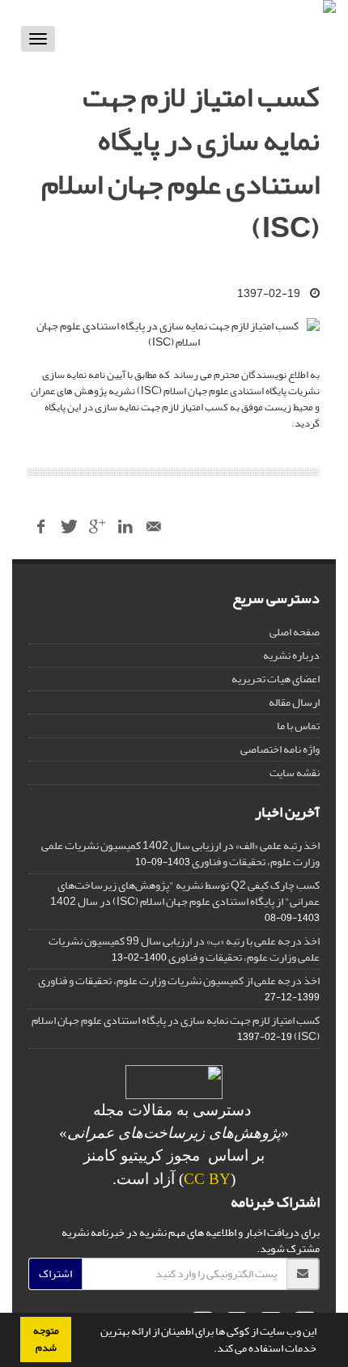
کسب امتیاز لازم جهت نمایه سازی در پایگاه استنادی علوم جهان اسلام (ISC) (176, 1028)
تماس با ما (298, 726)
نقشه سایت (294, 772)
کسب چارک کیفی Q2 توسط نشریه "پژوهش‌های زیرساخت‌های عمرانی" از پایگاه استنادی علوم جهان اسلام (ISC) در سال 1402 (185, 893)
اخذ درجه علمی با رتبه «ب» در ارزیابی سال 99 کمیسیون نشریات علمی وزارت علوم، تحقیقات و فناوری (184, 949)
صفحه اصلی (294, 632)
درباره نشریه (291, 655)
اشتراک (55, 1273)
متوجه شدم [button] (46, 1339)
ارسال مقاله (294, 702)
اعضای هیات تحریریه (275, 679)
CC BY (207, 1178)
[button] (209, 1350)
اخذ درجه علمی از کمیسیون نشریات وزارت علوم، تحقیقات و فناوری (179, 980)
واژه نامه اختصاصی (280, 749)
